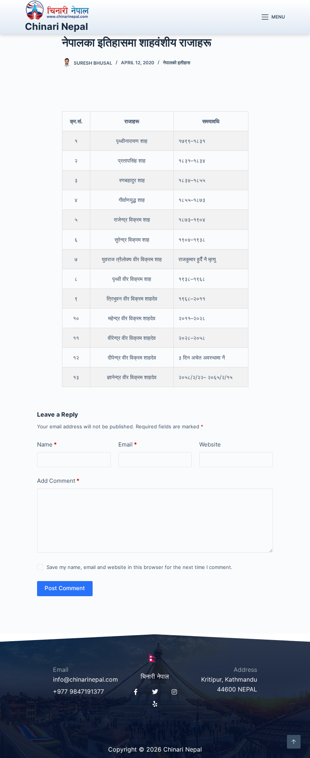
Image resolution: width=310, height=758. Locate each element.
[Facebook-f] (136, 692)
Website (210, 444)
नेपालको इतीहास (176, 62)
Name (47, 444)
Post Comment (65, 588)
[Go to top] (294, 742)
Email (127, 444)
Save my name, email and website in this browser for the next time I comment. (139, 567)
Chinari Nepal (56, 26)
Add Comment (58, 480)
